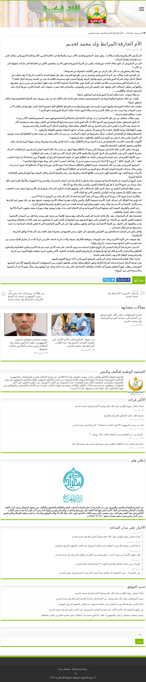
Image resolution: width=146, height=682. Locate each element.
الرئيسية (138, 33)
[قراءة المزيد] (77, 388)
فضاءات (129, 33)
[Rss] (75, 673)
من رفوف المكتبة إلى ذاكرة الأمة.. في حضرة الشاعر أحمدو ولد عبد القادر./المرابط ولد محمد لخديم (73, 342)
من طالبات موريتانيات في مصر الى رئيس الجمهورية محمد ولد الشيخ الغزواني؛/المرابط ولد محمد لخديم (26, 295)
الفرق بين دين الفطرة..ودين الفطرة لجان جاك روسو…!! (116, 434)
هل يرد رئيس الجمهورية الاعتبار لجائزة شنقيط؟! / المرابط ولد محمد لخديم (108, 425)
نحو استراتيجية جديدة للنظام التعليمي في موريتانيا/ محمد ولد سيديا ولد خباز (108, 443)
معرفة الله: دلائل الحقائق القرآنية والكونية (124, 415)
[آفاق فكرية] (73, 13)
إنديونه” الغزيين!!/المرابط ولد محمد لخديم (123, 293)
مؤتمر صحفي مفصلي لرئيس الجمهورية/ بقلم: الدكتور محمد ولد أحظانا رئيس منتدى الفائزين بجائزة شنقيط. (28, 344)
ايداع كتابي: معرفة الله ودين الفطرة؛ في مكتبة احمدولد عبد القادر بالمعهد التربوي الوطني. (101, 604)
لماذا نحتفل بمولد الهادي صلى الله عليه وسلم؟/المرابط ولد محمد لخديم (109, 406)
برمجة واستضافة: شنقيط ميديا (73, 669)
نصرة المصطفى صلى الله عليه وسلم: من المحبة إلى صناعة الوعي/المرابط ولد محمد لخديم (121, 318)
